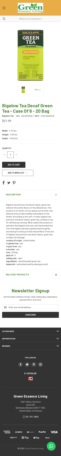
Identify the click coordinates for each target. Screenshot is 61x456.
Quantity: (7, 148)
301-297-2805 (31, 417)
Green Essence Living (34, 448)
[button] (30, 194)
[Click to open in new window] (23, 91)
